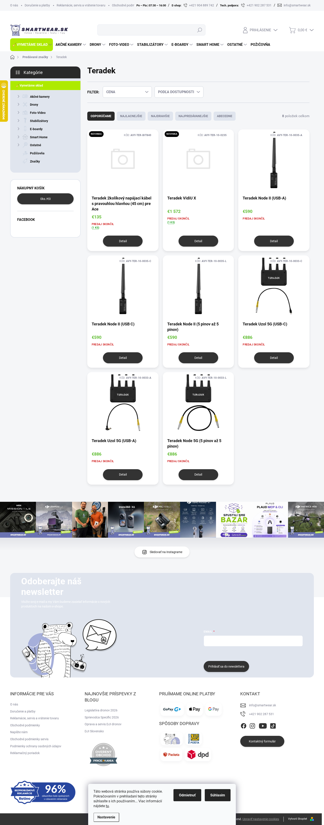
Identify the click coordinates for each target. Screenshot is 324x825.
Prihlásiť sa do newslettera (226, 666)
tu (107, 806)
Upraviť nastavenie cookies (260, 819)
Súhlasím (217, 795)
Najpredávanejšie (193, 116)
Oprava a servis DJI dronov (103, 724)
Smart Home (39, 137)
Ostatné (35, 145)
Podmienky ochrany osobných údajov (35, 746)
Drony (34, 104)
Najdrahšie (160, 116)
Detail (123, 241)
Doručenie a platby (37, 5)
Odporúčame (101, 116)
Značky (35, 161)
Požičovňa (37, 153)
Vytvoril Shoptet (297, 818)
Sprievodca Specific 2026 (102, 717)
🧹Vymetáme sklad (29, 85)
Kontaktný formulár (262, 741)
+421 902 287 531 (261, 714)
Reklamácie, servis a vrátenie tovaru (81, 5)
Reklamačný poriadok (25, 753)
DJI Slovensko (94, 731)
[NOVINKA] (123, 162)
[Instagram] (252, 725)
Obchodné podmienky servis (29, 739)
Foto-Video (38, 112)
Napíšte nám (19, 732)
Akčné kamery (40, 96)
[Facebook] (243, 725)
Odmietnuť (187, 795)
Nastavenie (106, 817)
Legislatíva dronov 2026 (101, 710)
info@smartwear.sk (262, 705)
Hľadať (199, 30)
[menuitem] (31, 44)
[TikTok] (273, 725)
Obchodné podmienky (127, 5)
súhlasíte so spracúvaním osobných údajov (256, 653)
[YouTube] (263, 725)
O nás (14, 5)
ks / (45, 199)
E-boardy (36, 129)
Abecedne (224, 116)
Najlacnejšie (131, 116)
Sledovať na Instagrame (166, 552)
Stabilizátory (39, 121)
